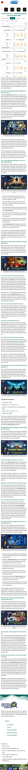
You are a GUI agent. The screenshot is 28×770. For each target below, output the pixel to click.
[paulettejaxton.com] (14, 2)
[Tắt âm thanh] (26, 24)
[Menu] (2, 2)
